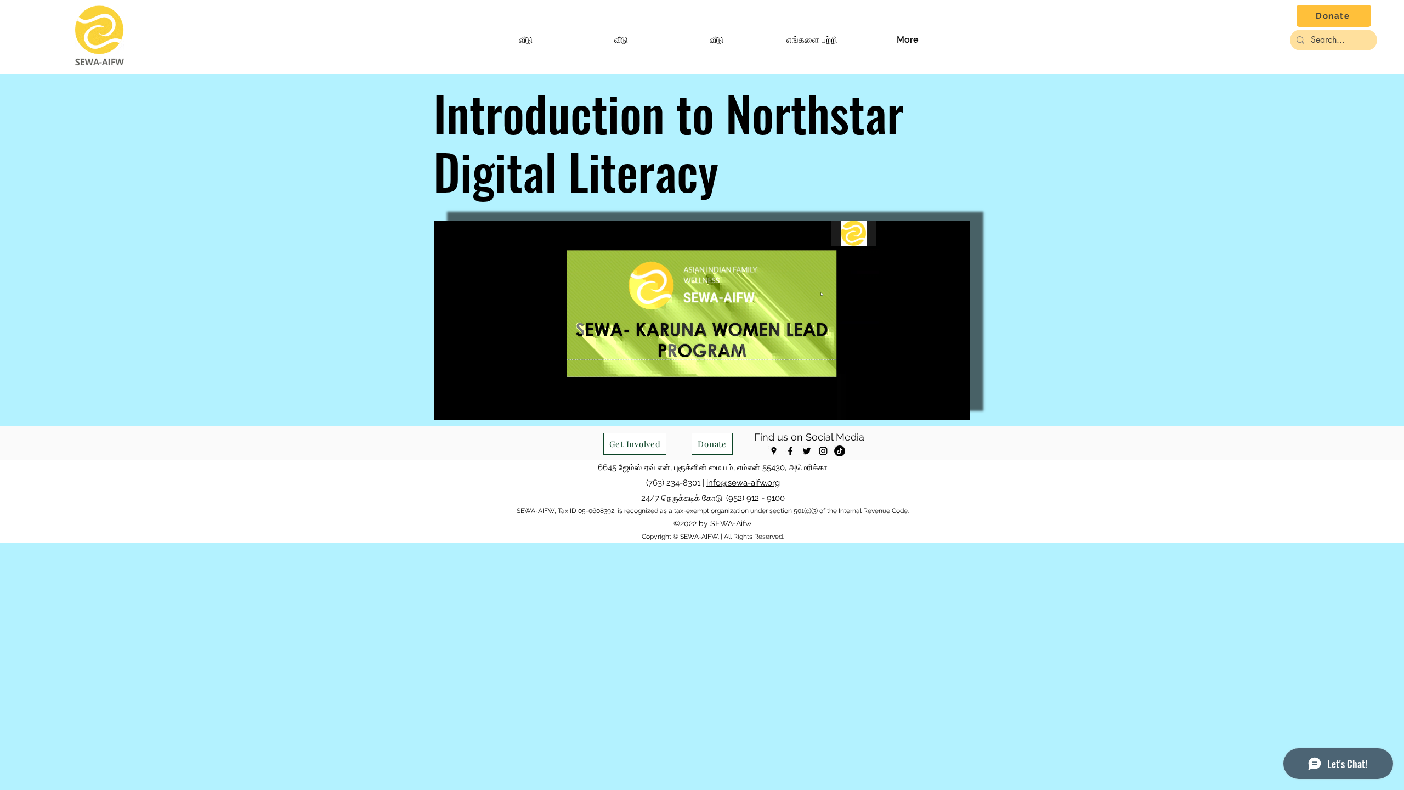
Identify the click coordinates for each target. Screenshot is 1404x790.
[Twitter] (806, 450)
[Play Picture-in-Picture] (937, 405)
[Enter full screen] (955, 405)
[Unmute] (467, 405)
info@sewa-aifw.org (743, 483)
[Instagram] (823, 450)
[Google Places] (773, 450)
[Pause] (448, 405)
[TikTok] (839, 450)
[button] (812, 40)
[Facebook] (790, 450)
